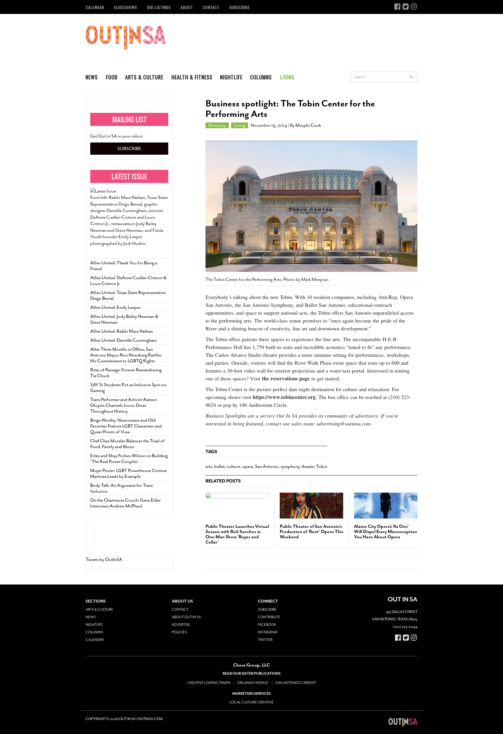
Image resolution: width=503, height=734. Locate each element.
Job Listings (159, 7)
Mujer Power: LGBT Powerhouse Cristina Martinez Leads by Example (128, 473)
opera (247, 466)
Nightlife (231, 77)
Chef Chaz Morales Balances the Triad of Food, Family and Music (127, 444)
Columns (261, 77)
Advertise (181, 624)
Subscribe (239, 7)
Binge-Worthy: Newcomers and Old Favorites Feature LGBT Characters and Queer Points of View (126, 426)
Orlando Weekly (253, 682)
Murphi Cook (308, 125)
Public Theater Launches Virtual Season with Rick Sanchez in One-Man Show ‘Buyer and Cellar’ (237, 534)
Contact (211, 7)
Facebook (267, 624)
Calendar (95, 7)
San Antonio (267, 466)
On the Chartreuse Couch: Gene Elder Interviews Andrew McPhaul (125, 503)
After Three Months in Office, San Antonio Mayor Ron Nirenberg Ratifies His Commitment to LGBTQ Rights (126, 355)
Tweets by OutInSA (104, 559)
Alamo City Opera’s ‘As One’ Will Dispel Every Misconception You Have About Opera (385, 531)
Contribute (269, 617)
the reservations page (286, 378)
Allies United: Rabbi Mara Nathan (121, 331)
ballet (219, 466)
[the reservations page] (261, 378)
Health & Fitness (191, 77)
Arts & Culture (144, 77)
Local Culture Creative (251, 702)
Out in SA (126, 37)
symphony (290, 466)
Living (287, 77)
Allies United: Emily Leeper (115, 307)
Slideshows (125, 7)
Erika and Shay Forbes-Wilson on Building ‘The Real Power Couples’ (129, 458)
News (92, 77)
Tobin (321, 466)
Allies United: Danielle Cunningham (123, 340)
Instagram (267, 632)
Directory (217, 125)
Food (112, 77)
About (186, 7)
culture (233, 466)
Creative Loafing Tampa (209, 682)
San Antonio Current (295, 682)
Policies (179, 632)
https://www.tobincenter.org (283, 397)
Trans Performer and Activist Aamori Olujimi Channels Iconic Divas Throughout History (123, 405)
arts (209, 466)
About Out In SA (186, 617)
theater (308, 466)
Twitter (265, 639)
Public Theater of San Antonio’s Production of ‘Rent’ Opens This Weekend (311, 531)
